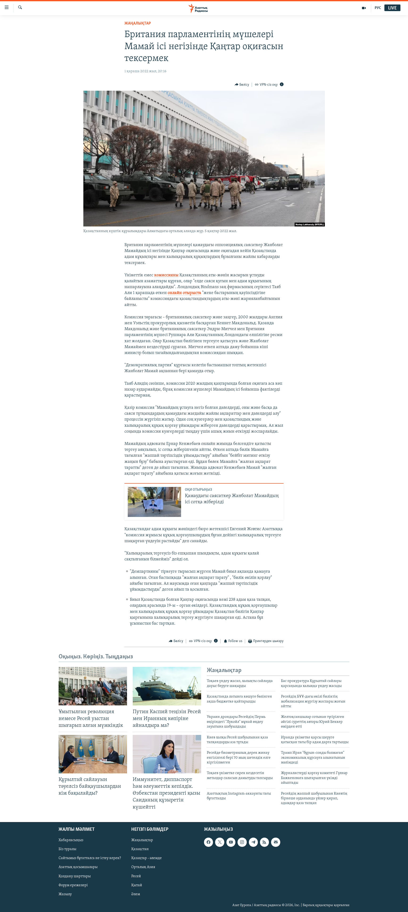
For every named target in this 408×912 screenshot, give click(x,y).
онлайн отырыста (184, 293)
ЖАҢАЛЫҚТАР (137, 23)
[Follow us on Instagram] (242, 842)
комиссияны (166, 275)
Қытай (136, 885)
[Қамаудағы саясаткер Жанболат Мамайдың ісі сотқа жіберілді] (154, 502)
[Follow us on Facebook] (208, 842)
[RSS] (264, 842)
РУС (378, 8)
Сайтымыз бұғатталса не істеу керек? (90, 858)
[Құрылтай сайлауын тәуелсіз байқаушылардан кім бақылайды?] (93, 754)
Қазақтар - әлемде (146, 858)
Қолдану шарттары (75, 876)
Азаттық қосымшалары (78, 867)
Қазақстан (140, 849)
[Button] (242, 85)
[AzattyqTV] (364, 8)
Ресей (136, 876)
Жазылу (65, 894)
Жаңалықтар (142, 840)
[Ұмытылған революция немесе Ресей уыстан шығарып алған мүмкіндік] (93, 686)
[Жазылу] (275, 842)
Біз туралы (67, 849)
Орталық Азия (143, 867)
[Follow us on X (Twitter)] (219, 842)
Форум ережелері (73, 885)
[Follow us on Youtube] (230, 842)
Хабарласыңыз (71, 840)
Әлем (135, 894)
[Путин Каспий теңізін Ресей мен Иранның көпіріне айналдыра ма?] (167, 686)
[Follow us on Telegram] (253, 842)
